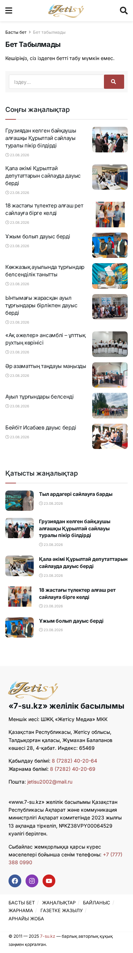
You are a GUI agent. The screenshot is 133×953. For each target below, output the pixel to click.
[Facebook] (15, 881)
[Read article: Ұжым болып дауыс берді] (110, 245)
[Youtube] (49, 881)
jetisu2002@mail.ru (49, 782)
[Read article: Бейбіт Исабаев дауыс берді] (110, 436)
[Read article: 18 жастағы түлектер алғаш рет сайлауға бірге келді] (110, 214)
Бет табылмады (49, 32)
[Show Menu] (8, 10)
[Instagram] (32, 881)
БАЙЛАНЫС (96, 902)
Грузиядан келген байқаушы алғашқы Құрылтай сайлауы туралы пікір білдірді (40, 138)
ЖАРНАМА (21, 910)
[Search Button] (124, 10)
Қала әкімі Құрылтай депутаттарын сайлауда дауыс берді (43, 175)
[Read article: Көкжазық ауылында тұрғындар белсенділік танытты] (110, 276)
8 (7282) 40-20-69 (72, 769)
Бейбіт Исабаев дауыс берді (40, 427)
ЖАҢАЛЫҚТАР (59, 902)
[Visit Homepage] (66, 11)
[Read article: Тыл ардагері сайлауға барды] (19, 501)
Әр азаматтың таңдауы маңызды (45, 366)
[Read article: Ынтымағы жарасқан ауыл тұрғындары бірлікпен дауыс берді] (110, 307)
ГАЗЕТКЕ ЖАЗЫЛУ (61, 910)
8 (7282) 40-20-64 (74, 761)
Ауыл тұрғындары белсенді (39, 396)
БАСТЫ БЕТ (22, 902)
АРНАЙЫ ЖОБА (26, 918)
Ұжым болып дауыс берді (37, 236)
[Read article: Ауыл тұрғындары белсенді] (110, 405)
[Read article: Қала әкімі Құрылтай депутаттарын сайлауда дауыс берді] (110, 177)
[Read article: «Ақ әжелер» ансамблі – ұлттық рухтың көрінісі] (110, 344)
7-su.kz (47, 936)
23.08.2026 (19, 155)
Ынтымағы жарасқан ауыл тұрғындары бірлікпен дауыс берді (41, 305)
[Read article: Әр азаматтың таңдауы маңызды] (110, 375)
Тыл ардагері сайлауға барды (75, 494)
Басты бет (16, 32)
